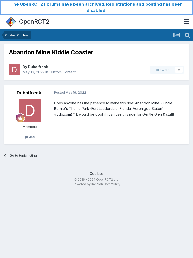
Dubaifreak (38, 66)
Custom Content (62, 72)
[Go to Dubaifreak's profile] (14, 69)
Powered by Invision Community (96, 184)
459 (31, 137)
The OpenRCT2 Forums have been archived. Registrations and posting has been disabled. (96, 7)
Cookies (97, 173)
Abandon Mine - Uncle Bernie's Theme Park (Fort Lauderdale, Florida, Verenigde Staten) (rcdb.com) (113, 108)
